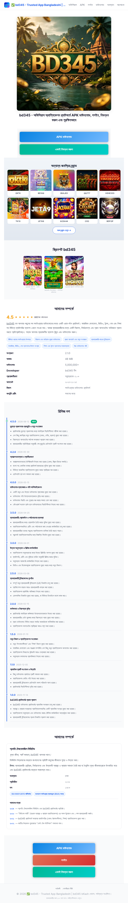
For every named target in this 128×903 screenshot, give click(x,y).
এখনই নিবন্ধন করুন (64, 149)
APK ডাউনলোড (64, 136)
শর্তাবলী (57, 888)
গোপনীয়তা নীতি (68, 888)
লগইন (90, 4)
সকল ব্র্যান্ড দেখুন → (64, 230)
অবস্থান (110, 4)
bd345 (10, 323)
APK (82, 4)
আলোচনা (120, 4)
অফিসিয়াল (73, 4)
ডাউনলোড (100, 4)
